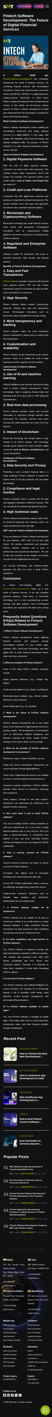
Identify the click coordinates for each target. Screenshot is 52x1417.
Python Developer (9, 1358)
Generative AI (32, 1358)
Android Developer (10, 1333)
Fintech (30, 1351)
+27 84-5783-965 (9, 1306)
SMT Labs (14, 1174)
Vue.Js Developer (34, 1333)
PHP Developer (9, 1362)
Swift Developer (9, 1336)
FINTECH (24, 1114)
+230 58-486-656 (34, 1309)
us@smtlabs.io (33, 1278)
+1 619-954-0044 (34, 1274)
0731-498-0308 (33, 1383)
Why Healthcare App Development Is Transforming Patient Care (32, 1099)
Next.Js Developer (34, 1329)
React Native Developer (12, 1340)
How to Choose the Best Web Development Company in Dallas (33, 1055)
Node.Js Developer (10, 1351)
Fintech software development (16, 589)
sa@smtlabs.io (9, 1309)
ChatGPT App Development (38, 1362)
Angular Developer (34, 1336)
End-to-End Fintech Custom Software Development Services (32, 1120)
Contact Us (39, 6)
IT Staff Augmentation (35, 1370)
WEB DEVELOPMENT (29, 1049)
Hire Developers (24, 6)
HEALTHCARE (26, 1092)
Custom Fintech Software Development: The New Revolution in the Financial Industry (27, 1196)
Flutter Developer (9, 1325)
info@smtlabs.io (9, 1286)
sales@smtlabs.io (9, 1379)
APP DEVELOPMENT (29, 1071)
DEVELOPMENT (28, 1203)
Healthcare (32, 1366)
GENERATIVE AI (26, 1136)
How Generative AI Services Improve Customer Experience (32, 1142)
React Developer (34, 1325)
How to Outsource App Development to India (32, 1077)
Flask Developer (9, 1366)
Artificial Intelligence (35, 1355)
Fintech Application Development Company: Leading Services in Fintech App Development (27, 1212)
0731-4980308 (8, 1282)
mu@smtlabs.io (34, 1313)
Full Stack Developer (35, 1340)
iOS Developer (8, 1329)
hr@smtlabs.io (33, 1379)
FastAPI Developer (10, 1355)
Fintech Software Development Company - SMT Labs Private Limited (28, 1226)
